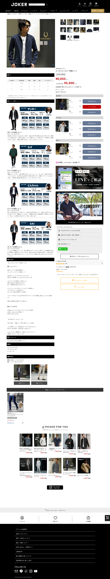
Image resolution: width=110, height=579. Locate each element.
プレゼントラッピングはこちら (69, 239)
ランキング (24, 11)
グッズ (75, 10)
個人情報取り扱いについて (23, 556)
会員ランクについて (22, 534)
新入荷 (9, 10)
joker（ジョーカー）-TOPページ (56, 510)
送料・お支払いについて (23, 538)
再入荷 (16, 11)
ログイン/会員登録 (21, 529)
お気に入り (85, 4)
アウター (53, 10)
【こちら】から (17, 97)
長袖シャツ (31, 14)
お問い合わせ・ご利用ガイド (24, 547)
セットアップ (65, 10)
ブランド (84, 10)
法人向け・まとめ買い (97, 10)
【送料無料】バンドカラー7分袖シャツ (55, 449)
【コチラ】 (17, 134)
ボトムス (43, 10)
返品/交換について (65, 244)
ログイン (79, 4)
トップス (33, 10)
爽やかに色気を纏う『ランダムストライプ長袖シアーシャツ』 (26, 450)
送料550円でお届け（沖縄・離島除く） (71, 235)
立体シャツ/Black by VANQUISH (83, 451)
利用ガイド (90, 4)
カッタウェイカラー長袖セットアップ (69, 473)
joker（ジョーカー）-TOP (14, 14)
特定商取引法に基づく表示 (23, 560)
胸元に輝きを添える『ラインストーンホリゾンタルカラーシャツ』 (40, 450)
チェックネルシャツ (54, 475)
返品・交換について (22, 542)
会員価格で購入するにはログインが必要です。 (69, 87)
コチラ (21, 360)
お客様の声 (19, 551)
